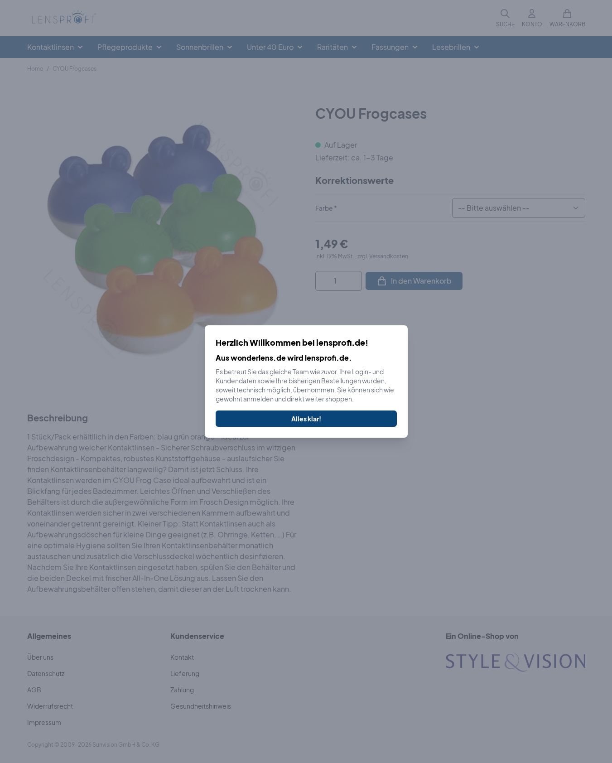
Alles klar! (306, 419)
